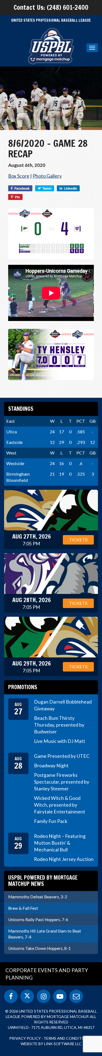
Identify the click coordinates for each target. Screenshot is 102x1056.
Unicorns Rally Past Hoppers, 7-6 (38, 919)
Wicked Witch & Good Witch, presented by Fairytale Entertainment (59, 805)
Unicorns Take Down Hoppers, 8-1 (39, 948)
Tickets (78, 539)
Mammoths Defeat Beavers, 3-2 (37, 896)
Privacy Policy (25, 1038)
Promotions (22, 687)
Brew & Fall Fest (23, 908)
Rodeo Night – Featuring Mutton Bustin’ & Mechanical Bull (60, 843)
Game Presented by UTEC (61, 756)
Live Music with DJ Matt (59, 741)
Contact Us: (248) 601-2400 (51, 7)
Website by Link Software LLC (51, 1043)
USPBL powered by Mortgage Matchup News (43, 881)
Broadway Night (51, 765)
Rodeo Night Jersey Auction (64, 859)
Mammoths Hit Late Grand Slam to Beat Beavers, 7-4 (44, 933)
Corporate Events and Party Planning (46, 974)
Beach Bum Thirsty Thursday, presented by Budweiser (59, 724)
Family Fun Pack (50, 821)
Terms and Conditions (67, 1038)
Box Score (18, 176)
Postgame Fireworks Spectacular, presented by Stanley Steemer (61, 781)
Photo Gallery (47, 176)
